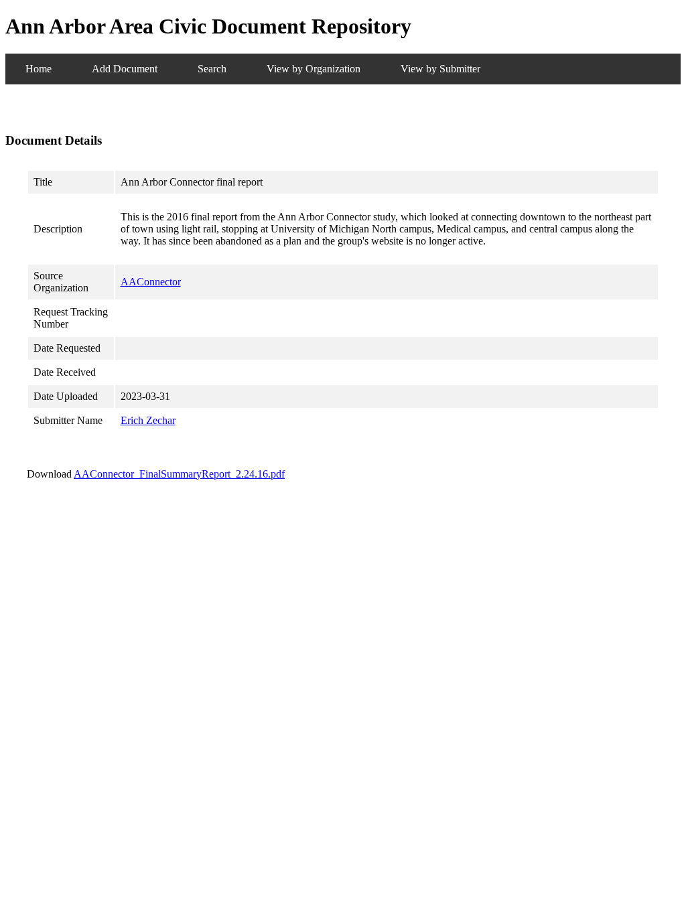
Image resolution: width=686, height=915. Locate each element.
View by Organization (313, 68)
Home (38, 68)
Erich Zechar (148, 420)
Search (212, 68)
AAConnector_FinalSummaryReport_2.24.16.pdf (179, 474)
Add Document (124, 68)
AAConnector (151, 281)
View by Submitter (440, 68)
